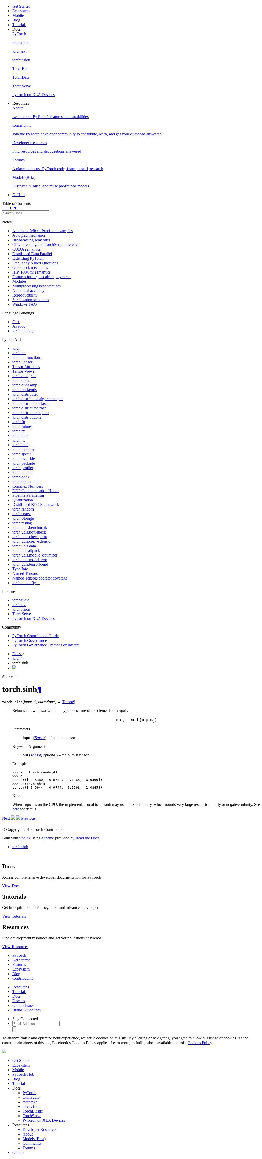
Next (6, 818)
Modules (19, 281)
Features (19, 964)
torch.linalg (21, 445)
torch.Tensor (22, 362)
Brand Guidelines (26, 1010)
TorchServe (21, 614)
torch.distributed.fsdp (29, 408)
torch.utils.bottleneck (29, 532)
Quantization (22, 500)
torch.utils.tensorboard (30, 564)
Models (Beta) (34, 1139)
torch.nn (19, 353)
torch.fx (18, 431)
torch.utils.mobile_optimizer (34, 555)
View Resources (15, 946)
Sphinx (25, 838)
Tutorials (19, 24)
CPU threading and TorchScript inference (45, 244)
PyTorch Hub (23, 1074)
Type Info (20, 569)
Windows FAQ (24, 304)
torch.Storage (23, 518)
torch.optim (21, 481)
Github (18, 1152)
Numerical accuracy (28, 290)
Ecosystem (21, 11)
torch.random (23, 509)
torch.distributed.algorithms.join (37, 399)
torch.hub (20, 435)
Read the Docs (87, 838)
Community (32, 1143)
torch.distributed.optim (30, 412)
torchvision (21, 609)
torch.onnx (21, 477)
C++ (16, 322)
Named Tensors (25, 573)
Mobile (18, 15)
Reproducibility (24, 295)
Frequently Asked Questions (35, 263)
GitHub (18, 195)
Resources (20, 987)
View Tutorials (14, 916)
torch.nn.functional (27, 357)
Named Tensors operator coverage (40, 578)
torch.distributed (25, 394)
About (28, 1134)
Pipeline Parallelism (28, 495)
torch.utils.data (24, 546)
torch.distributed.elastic (30, 403)
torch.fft (18, 422)
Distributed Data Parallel (32, 254)
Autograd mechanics (29, 235)
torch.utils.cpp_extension (32, 541)
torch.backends (24, 389)
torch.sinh (20, 847)
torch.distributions (26, 417)
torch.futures (22, 426)
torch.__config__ (26, 583)
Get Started (21, 6)
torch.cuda (20, 380)
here (15, 809)
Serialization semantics (30, 300)
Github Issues (23, 1005)
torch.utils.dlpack (26, 550)
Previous (27, 818)
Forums (29, 1148)
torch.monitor (23, 449)
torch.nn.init (22, 472)
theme (49, 838)
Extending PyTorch (28, 258)
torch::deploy (23, 331)
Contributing (22, 978)
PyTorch (19, 955)
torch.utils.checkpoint (29, 537)
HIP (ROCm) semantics (31, 272)
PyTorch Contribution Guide (35, 636)
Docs (17, 654)
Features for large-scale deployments (41, 277)
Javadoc (18, 326)
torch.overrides (24, 458)
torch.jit (18, 440)
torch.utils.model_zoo (29, 560)
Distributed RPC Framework (35, 504)
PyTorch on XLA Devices (33, 618)
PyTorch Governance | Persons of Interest (45, 645)
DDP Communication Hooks (35, 491)
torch (16, 348)
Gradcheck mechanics (30, 267)
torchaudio (20, 600)
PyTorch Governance (29, 640)
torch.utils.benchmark (29, 527)
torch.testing (22, 523)
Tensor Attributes (26, 366)
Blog (16, 20)
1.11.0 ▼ (9, 208)
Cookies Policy (200, 1042)
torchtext (19, 604)
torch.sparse (21, 514)
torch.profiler (22, 468)
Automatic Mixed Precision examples (42, 231)
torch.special (22, 454)
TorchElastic (33, 1111)
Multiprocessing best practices (36, 286)
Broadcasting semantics (31, 240)
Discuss (18, 1001)
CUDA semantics (26, 249)
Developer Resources (40, 1129)
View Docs (11, 886)
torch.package (23, 463)
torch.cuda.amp (24, 385)
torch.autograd (24, 376)
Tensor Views (23, 371)
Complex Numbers (27, 486)
